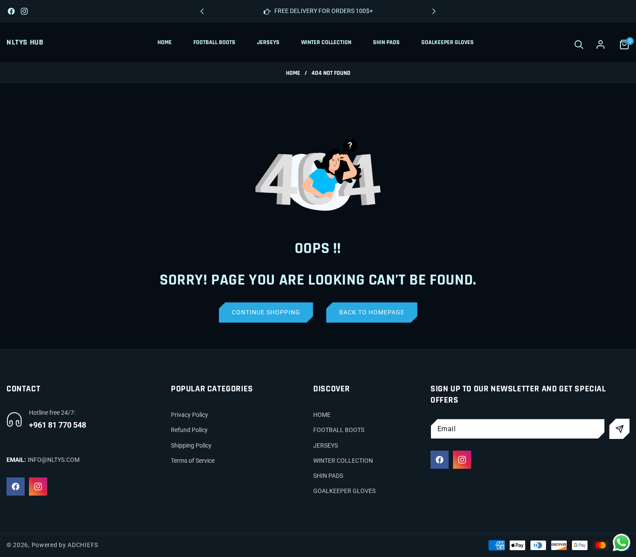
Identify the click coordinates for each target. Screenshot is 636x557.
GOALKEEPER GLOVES (344, 490)
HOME (322, 414)
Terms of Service (193, 460)
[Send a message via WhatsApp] (621, 542)
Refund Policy (189, 429)
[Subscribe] (619, 429)
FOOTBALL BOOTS (338, 429)
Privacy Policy (189, 414)
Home (293, 73)
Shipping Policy (191, 445)
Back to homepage (372, 312)
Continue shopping (266, 312)
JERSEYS (325, 445)
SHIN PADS (328, 475)
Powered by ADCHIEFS (65, 544)
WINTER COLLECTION (343, 460)
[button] (434, 11)
